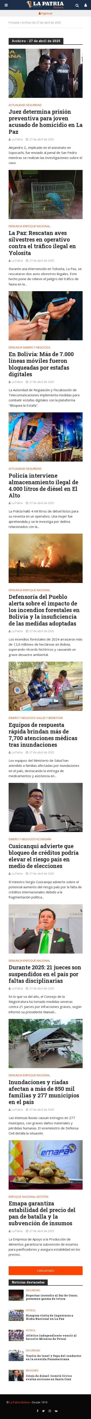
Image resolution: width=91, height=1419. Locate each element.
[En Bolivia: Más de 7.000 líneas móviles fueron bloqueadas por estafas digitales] (46, 315)
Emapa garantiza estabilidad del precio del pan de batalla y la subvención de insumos (42, 1213)
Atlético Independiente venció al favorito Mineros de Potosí (51, 1337)
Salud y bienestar (50, 718)
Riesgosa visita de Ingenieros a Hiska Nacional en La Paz (49, 1317)
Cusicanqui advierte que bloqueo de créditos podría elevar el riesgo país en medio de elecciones (44, 856)
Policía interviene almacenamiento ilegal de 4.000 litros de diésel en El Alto (43, 485)
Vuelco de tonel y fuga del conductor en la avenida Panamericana (53, 1357)
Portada (14, 22)
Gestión (42, 1197)
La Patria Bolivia (19, 1402)
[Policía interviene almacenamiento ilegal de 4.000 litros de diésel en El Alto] (46, 437)
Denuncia (15, 226)
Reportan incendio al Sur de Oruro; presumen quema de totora (52, 1297)
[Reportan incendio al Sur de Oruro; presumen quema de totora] (16, 1295)
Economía (44, 839)
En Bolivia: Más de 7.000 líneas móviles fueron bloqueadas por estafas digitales (41, 364)
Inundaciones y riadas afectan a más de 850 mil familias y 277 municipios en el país (44, 1092)
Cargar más (45, 1271)
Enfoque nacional (36, 226)
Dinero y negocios (36, 347)
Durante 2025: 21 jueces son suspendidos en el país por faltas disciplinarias (45, 974)
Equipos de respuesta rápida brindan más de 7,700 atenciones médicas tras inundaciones (43, 735)
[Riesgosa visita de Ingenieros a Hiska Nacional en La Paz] (16, 1315)
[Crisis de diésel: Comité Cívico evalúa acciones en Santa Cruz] (16, 1375)
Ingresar (47, 13)
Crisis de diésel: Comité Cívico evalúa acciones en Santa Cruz (49, 1377)
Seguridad (34, 105)
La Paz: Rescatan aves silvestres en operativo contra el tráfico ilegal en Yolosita (42, 243)
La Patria (17, 139)
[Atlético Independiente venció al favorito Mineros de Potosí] (16, 1335)
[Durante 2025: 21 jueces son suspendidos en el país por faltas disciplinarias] (46, 928)
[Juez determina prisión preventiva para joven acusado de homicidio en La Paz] (46, 73)
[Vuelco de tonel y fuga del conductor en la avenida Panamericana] (16, 1355)
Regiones (32, 1370)
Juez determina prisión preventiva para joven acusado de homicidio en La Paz (46, 121)
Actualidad (17, 105)
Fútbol (31, 1310)
